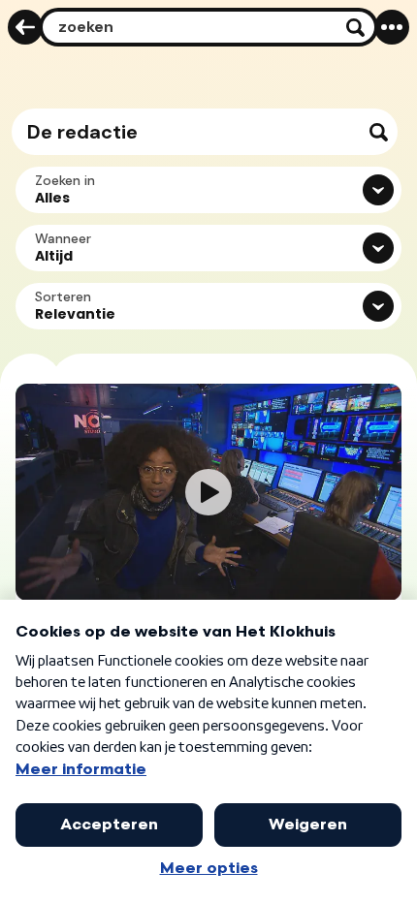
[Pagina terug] (25, 27)
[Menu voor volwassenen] (391, 27)
